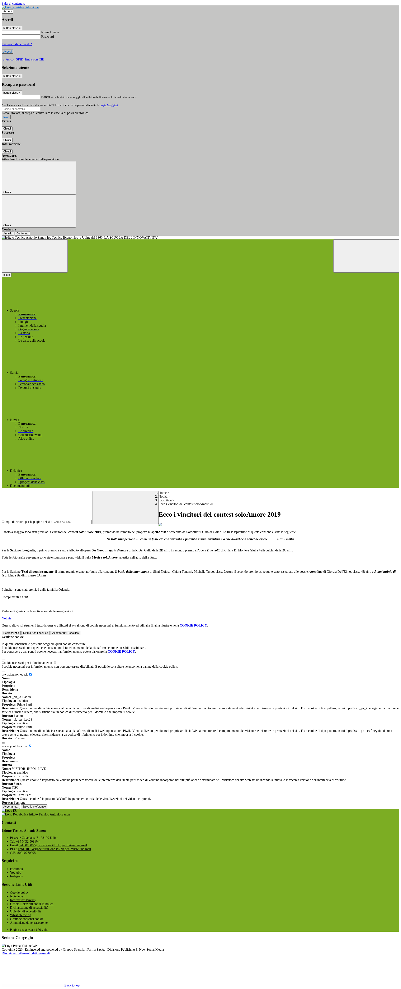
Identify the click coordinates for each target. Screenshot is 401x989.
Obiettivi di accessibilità (25, 911)
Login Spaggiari (109, 105)
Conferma (22, 233)
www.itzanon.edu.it (15, 674)
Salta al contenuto (13, 3)
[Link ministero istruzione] (20, 7)
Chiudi (7, 128)
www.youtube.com (15, 746)
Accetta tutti (65, 632)
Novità (163, 496)
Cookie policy (19, 892)
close (6, 274)
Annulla (7, 233)
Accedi (7, 11)
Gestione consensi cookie (26, 919)
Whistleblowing (20, 915)
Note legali (17, 896)
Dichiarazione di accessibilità (29, 907)
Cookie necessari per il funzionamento (27, 662)
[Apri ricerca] (366, 256)
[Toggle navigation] (35, 256)
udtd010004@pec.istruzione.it (54, 849)
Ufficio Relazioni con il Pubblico (31, 904)
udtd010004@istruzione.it (53, 845)
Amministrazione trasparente (29, 922)
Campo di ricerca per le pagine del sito (27, 521)
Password (47, 36)
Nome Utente (50, 32)
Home (163, 492)
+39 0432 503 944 (28, 841)
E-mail (45, 97)
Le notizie (165, 500)
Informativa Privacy (23, 900)
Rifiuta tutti (35, 632)
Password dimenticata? (17, 44)
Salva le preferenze (34, 806)
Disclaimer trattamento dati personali (26, 953)
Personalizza (11, 632)
